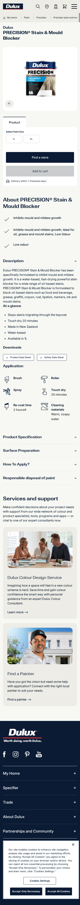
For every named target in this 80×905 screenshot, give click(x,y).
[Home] (5, 17)
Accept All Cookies (58, 891)
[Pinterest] (27, 754)
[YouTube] (39, 754)
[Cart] (65, 6)
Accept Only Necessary (26, 891)
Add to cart (40, 171)
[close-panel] (74, 6)
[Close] (73, 844)
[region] (41, 869)
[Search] (38, 6)
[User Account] (56, 6)
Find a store (40, 157)
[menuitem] (11, 773)
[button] (9, 103)
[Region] (47, 6)
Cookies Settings (40, 880)
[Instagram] (16, 754)
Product (14, 122)
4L (31, 139)
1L (14, 139)
